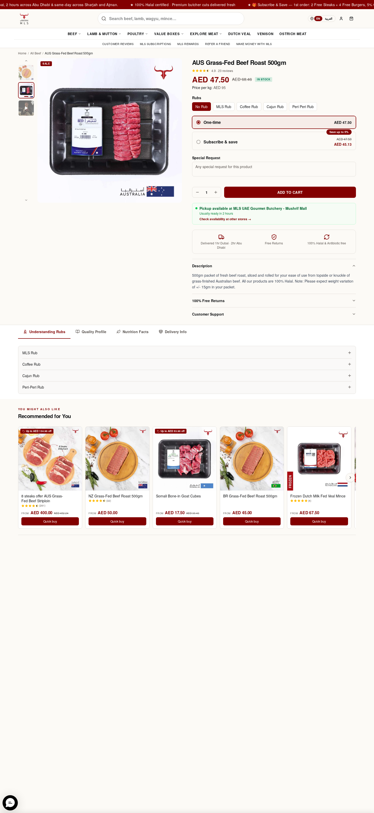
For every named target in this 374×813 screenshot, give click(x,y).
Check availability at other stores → (225, 219)
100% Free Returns (208, 300)
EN (318, 18)
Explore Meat (204, 33)
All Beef (35, 53)
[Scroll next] (350, 477)
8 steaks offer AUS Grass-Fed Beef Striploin (42, 498)
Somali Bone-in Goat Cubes (178, 496)
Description (202, 265)
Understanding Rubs (47, 331)
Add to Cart (290, 192)
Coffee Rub (249, 106)
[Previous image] (26, 60)
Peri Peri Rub (303, 106)
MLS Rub (223, 106)
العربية (328, 18)
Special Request (206, 157)
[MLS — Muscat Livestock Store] (24, 18)
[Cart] (351, 18)
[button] (274, 141)
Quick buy (50, 521)
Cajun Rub (275, 106)
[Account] (341, 18)
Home (22, 53)
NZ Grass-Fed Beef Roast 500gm (116, 496)
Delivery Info (176, 331)
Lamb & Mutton (102, 33)
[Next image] (26, 200)
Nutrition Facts (136, 331)
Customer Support (208, 314)
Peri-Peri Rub (33, 387)
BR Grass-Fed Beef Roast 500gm (250, 496)
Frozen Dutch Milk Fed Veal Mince (318, 496)
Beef (72, 33)
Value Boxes (167, 33)
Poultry (135, 33)
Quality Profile (94, 331)
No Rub (201, 106)
